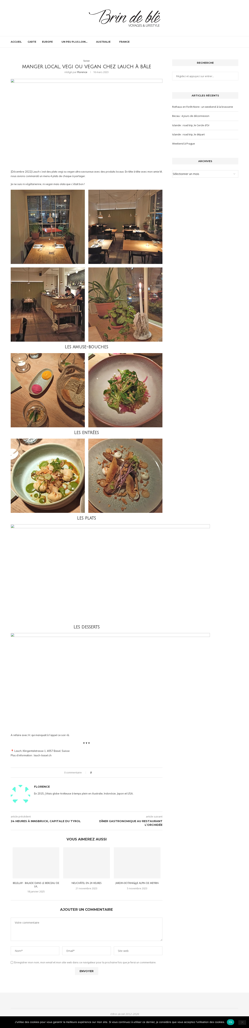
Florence (82, 72)
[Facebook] (223, 42)
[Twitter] (227, 42)
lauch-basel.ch (43, 755)
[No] (242, 1022)
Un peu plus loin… (74, 41)
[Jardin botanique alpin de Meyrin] (137, 862)
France (124, 41)
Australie (103, 41)
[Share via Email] (109, 772)
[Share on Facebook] (98, 772)
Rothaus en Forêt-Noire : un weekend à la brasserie (202, 106)
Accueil (16, 41)
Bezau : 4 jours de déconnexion (190, 116)
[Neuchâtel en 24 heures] (86, 862)
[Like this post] (94, 772)
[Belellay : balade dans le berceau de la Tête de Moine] (36, 862)
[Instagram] (231, 42)
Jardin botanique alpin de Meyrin (137, 883)
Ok (230, 1022)
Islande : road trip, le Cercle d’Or (191, 125)
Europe (47, 41)
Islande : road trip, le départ (188, 134)
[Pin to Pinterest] (105, 772)
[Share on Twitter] (102, 772)
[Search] (236, 42)
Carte (32, 41)
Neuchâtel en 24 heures (87, 883)
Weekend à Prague (183, 143)
